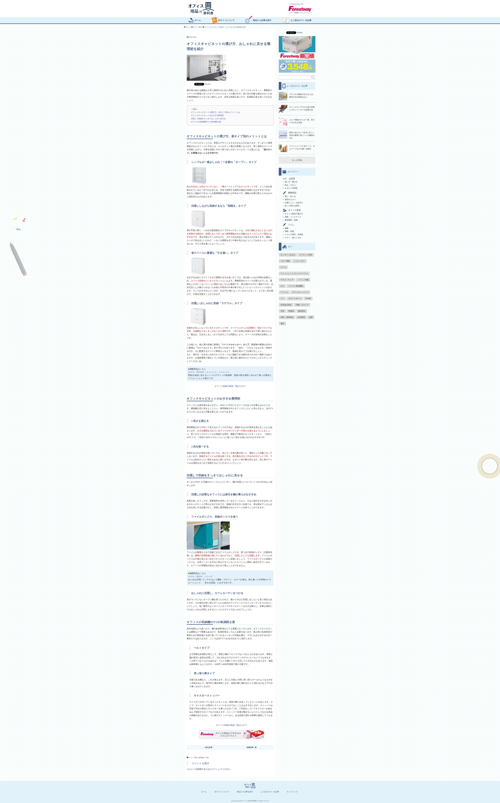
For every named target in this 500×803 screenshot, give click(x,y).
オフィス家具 (193, 757)
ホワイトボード (294, 299)
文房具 (292, 179)
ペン (282, 299)
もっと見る (297, 160)
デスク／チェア (287, 280)
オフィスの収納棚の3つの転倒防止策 (206, 122)
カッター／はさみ (288, 255)
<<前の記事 (208, 747)
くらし (291, 224)
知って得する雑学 (292, 206)
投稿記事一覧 (251, 747)
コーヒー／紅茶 (305, 255)
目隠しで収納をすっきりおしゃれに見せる (208, 119)
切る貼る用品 (286, 305)
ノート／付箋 (303, 280)
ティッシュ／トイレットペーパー (294, 274)
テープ (283, 267)
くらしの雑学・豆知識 (294, 234)
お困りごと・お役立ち (294, 203)
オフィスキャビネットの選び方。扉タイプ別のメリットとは (215, 112)
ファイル (284, 292)
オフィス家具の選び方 (294, 214)
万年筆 (308, 299)
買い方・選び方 (291, 182)
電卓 (282, 324)
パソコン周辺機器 (295, 286)
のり (282, 286)
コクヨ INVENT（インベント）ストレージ (208, 372)
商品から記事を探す (262, 20)
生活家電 (301, 317)
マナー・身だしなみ (293, 238)
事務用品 (292, 193)
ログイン (214, 769)
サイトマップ (292, 792)
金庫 (311, 317)
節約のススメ (290, 199)
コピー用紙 (285, 261)
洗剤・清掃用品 (287, 317)
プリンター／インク (300, 292)
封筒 (282, 311)
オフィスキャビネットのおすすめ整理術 (207, 115)
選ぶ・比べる (290, 196)
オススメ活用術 (291, 188)
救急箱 (291, 311)
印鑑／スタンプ (302, 305)
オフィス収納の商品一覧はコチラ (230, 386)
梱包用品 (301, 311)
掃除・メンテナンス (293, 217)
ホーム (198, 20)
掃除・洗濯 (289, 231)
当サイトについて (226, 20)
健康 (286, 228)
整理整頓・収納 (204, 757)
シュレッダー (299, 261)
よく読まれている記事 (301, 20)
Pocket (207, 84)
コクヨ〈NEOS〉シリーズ (200, 576)
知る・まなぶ (290, 185)
